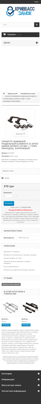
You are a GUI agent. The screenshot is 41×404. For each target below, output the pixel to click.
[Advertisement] (20, 69)
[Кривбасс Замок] (20, 11)
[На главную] (4, 93)
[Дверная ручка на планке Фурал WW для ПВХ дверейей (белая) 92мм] (10, 308)
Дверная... (5, 319)
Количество (8, 192)
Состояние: (5, 156)
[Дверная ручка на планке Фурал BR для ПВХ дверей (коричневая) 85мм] (30, 308)
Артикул (4, 153)
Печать (7, 178)
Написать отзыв (8, 171)
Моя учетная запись (11, 385)
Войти (36, 1)
